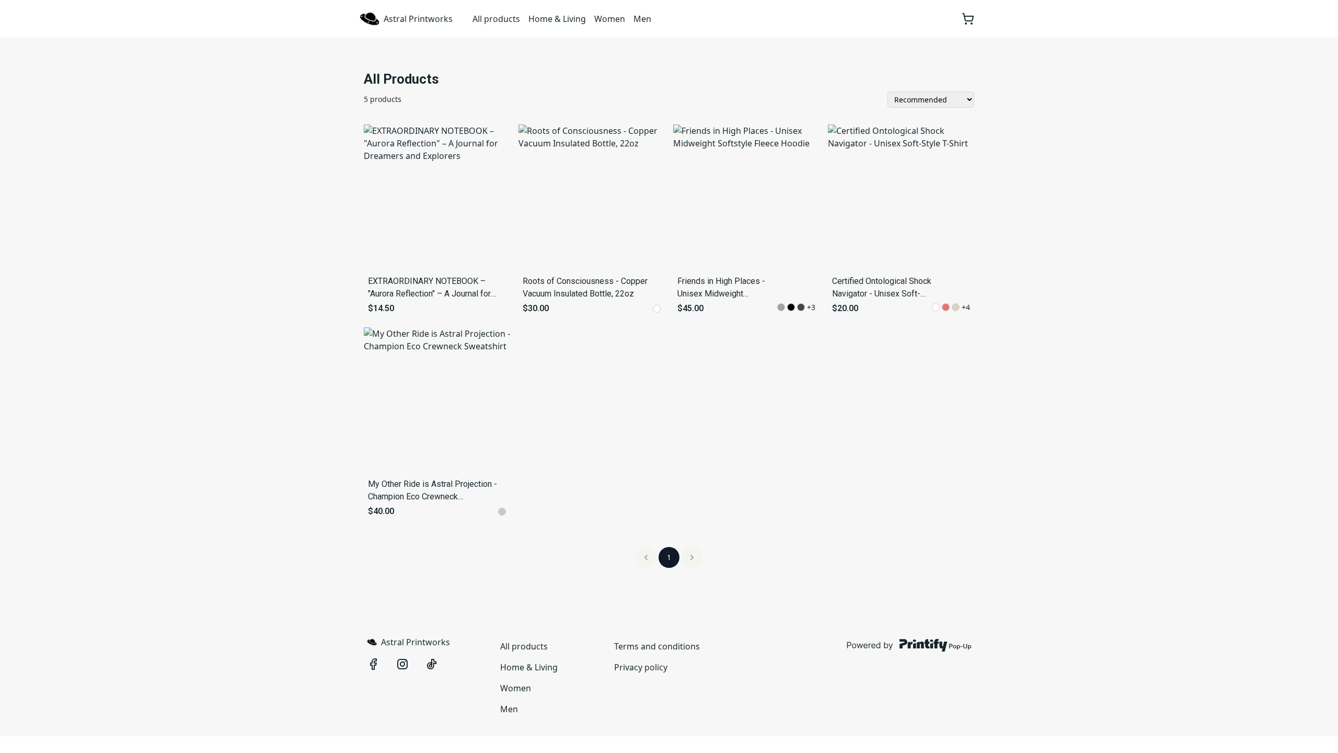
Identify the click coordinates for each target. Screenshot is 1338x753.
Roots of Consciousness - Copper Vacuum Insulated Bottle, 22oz (585, 287)
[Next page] (692, 557)
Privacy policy (640, 667)
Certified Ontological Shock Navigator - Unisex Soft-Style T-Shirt (881, 288)
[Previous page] (646, 557)
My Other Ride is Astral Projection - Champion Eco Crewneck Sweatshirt (432, 491)
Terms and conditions (657, 646)
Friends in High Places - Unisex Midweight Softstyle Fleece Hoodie (722, 288)
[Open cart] (968, 18)
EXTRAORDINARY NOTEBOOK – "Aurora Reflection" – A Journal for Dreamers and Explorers (429, 288)
